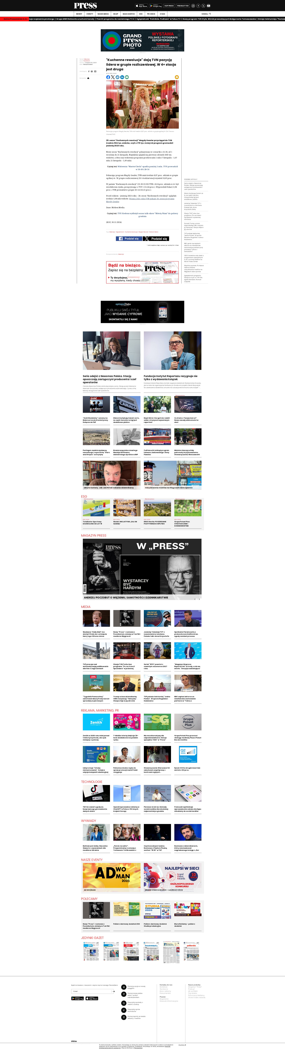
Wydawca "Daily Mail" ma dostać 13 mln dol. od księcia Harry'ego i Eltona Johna (95, 634)
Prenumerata (165, 993)
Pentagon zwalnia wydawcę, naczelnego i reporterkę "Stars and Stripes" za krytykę (96, 452)
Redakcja (163, 987)
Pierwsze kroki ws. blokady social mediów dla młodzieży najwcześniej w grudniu (156, 809)
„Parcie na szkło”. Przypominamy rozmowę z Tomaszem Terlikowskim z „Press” (124, 849)
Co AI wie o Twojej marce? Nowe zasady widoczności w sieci (186, 420)
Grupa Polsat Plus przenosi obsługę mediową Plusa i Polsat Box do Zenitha (187, 738)
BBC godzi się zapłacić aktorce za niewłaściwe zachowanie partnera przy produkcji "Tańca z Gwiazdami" (193, 247)
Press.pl (191, 989)
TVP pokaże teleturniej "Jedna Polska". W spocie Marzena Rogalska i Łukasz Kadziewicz (193, 236)
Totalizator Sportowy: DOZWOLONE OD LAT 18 (92, 523)
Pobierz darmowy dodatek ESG (126, 924)
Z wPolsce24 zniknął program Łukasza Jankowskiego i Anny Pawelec (156, 452)
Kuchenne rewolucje (131, 232)
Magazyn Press (93, 535)
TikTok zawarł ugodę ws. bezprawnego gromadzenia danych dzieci (95, 809)
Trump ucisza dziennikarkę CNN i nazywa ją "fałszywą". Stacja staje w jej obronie (125, 699)
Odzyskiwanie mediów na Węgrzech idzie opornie (168, 487)
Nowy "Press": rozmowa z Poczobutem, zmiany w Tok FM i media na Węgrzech (126, 634)
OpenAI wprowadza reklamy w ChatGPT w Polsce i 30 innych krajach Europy (126, 809)
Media (86, 607)
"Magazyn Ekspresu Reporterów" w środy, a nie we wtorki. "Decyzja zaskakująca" (187, 666)
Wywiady (88, 821)
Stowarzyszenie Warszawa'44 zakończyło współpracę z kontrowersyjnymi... (157, 770)
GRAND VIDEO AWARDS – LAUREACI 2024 (164, 890)
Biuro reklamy (165, 991)
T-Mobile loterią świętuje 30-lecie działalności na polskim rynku (125, 738)
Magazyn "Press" (195, 987)
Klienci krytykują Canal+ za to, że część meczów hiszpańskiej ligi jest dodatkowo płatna (193, 196)
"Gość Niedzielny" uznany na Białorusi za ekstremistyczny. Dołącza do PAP (95, 420)
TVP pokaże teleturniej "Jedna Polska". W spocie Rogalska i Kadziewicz (157, 699)
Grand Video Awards (196, 997)
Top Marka (192, 993)
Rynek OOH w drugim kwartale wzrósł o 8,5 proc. (187, 769)
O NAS (162, 14)
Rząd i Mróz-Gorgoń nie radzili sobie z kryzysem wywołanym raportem (157, 420)
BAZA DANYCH (129, 14)
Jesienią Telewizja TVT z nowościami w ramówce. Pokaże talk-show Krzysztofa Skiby (193, 206)
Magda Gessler (143, 232)
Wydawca (164, 989)
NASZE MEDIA (103, 14)
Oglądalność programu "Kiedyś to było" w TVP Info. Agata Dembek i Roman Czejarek (193, 279)
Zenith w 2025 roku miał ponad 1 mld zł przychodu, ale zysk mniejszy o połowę (96, 738)
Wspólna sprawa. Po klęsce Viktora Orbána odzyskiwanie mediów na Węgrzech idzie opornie (194, 268)
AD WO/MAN (90, 890)
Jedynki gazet (92, 938)
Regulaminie (138, 1048)
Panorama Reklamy (196, 995)
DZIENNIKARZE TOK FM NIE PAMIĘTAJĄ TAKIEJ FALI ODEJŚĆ (120, 597)
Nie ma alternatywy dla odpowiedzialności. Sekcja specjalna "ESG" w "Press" (155, 738)
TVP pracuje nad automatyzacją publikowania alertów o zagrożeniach (95, 666)
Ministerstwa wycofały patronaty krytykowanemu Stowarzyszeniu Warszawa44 (187, 452)
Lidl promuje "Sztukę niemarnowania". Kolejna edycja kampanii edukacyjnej (95, 770)
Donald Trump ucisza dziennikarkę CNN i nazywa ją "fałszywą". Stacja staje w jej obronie (194, 226)
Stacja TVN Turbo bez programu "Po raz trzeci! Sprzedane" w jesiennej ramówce (192, 216)
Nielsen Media (153, 232)
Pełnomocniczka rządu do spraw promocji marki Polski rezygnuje (125, 770)
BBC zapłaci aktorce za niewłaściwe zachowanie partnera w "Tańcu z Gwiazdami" (185, 700)
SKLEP (115, 14)
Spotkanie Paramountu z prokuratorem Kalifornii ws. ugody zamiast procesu (186, 634)
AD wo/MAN (192, 991)
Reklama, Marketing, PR (100, 710)
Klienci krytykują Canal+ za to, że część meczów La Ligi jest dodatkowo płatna (126, 420)
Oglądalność (120, 232)
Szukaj (205, 14)
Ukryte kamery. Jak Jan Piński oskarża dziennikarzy (109, 487)
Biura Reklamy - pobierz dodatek (184, 925)
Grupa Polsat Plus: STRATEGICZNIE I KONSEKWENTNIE (182, 524)
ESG (141, 14)
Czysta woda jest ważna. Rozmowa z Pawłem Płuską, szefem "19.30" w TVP (155, 848)
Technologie (91, 782)
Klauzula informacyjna (169, 1001)
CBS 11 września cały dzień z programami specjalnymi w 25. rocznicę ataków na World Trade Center (194, 258)
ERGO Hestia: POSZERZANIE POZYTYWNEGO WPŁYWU (155, 523)
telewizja (112, 232)
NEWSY (79, 14)
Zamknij (182, 1045)
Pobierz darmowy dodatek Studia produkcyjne (155, 925)
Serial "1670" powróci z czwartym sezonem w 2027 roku (155, 666)
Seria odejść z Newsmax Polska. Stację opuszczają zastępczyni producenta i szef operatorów (193, 186)
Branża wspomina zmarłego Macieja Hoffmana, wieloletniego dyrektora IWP (125, 452)
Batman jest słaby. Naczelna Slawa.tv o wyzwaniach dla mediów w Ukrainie (95, 848)
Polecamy (89, 899)
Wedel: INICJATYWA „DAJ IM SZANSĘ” (125, 523)
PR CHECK (151, 14)
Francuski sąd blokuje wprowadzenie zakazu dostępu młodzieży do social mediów (187, 809)
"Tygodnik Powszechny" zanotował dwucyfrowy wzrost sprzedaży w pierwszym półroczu (96, 700)
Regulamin (164, 999)
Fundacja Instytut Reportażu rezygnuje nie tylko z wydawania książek (170, 377)
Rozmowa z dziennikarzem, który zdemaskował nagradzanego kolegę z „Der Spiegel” (186, 849)
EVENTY (90, 14)
